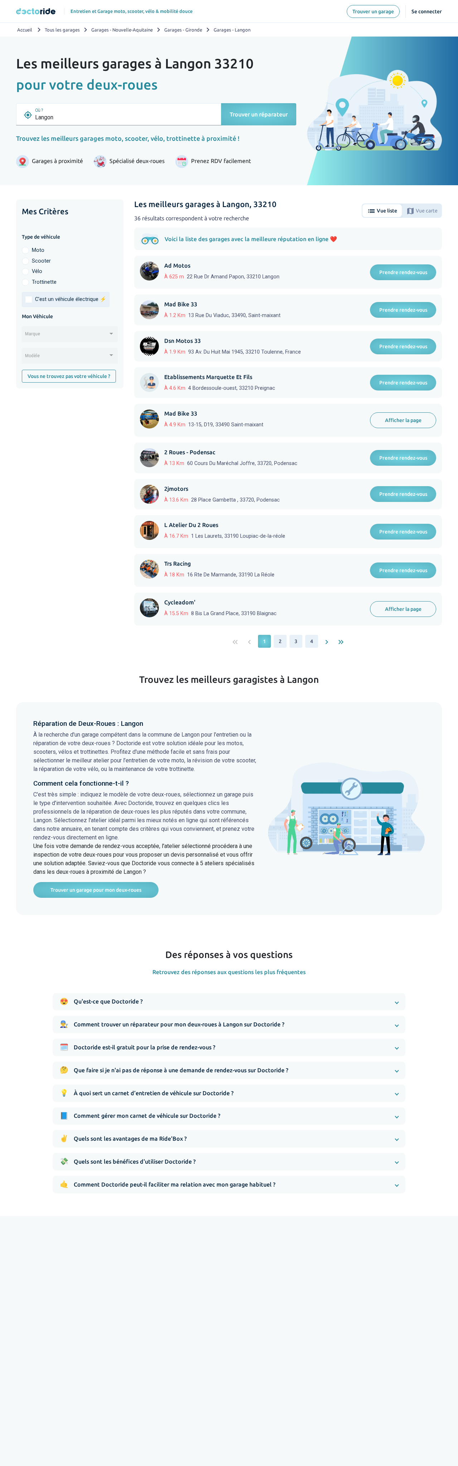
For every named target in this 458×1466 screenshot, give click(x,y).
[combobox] (69, 336)
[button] (229, 1002)
